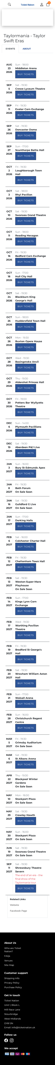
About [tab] (27, 48)
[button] (48, 4)
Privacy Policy (11, 982)
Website (14, 905)
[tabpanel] (27, 489)
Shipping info (11, 978)
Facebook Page (18, 910)
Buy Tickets (26, 74)
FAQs (7, 956)
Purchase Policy (13, 987)
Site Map (9, 965)
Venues (8, 960)
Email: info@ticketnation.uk (19, 1027)
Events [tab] (10, 48)
